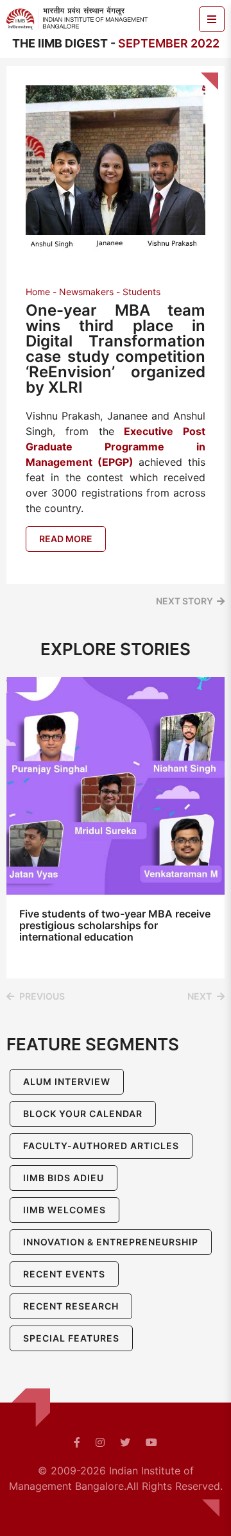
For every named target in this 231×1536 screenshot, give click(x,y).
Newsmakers (86, 291)
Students (141, 291)
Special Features (71, 1338)
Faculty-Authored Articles (101, 1145)
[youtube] (151, 1442)
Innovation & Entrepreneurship (110, 1241)
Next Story (184, 600)
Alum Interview (66, 1081)
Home (38, 291)
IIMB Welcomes (64, 1209)
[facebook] (77, 1442)
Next (199, 996)
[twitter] (125, 1442)
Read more (65, 538)
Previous (42, 996)
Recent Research (71, 1306)
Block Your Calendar (82, 1113)
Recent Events (64, 1273)
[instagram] (100, 1442)
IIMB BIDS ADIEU (63, 1177)
